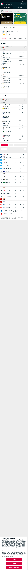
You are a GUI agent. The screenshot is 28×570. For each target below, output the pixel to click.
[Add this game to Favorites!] (1, 53)
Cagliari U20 (8, 157)
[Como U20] (4, 202)
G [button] (23, 151)
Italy (13, 27)
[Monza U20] (4, 191)
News (15, 38)
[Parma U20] (4, 179)
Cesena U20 (8, 174)
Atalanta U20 (8, 204)
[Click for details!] (13, 53)
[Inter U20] (4, 171)
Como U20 (7, 202)
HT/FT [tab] (24, 144)
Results (20, 38)
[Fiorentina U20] (4, 185)
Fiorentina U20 (8, 185)
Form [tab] (11, 144)
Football (5, 27)
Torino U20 (7, 188)
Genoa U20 (7, 199)
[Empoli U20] (4, 168)
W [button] (15, 151)
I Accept (14, 559)
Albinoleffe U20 (8, 207)
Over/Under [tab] (18, 144)
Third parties (6, 549)
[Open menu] (24, 4)
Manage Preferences (14, 567)
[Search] (21, 4)
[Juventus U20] (4, 177)
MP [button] (13, 151)
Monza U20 (7, 190)
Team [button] (4, 151)
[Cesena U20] (4, 174)
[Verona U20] (4, 196)
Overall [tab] (4, 149)
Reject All (14, 563)
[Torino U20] (4, 188)
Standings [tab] (4, 144)
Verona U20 (7, 196)
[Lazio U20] (4, 165)
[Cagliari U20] (4, 157)
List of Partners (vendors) (7, 556)
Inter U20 (7, 171)
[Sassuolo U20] (4, 182)
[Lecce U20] (4, 193)
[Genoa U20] (4, 199)
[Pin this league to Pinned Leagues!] (17, 31)
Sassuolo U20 (8, 182)
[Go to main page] (8, 4)
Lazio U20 (7, 165)
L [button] (20, 151)
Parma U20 (7, 179)
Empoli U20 (8, 168)
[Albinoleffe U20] (4, 207)
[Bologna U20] (4, 154)
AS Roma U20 (8, 160)
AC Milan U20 (8, 162)
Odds (10, 38)
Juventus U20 (8, 176)
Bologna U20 (8, 154)
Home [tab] (10, 149)
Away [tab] (15, 149)
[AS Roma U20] (4, 160)
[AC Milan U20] (4, 163)
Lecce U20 (7, 193)
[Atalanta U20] (4, 204)
